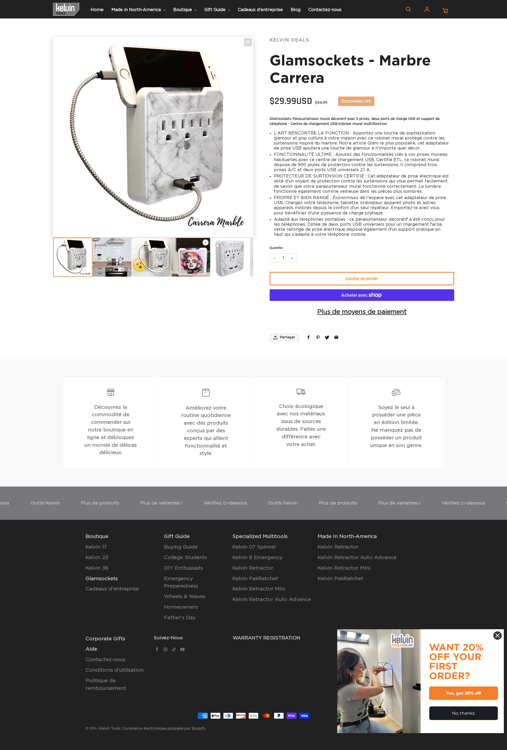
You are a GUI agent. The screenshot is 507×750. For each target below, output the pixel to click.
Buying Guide (181, 547)
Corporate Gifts (105, 638)
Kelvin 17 (96, 547)
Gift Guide (215, 10)
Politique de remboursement (106, 684)
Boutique (183, 10)
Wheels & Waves (184, 596)
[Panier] (445, 11)
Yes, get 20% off (463, 693)
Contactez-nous (324, 10)
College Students (185, 557)
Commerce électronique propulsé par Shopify (164, 728)
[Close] (497, 635)
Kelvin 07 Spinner (254, 547)
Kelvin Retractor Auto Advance (271, 599)
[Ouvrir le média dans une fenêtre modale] (248, 42)
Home (97, 10)
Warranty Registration (266, 638)
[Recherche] (408, 9)
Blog (296, 10)
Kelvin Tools (109, 728)
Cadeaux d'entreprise (260, 10)
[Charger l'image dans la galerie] (72, 257)
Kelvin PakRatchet (255, 578)
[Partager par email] (336, 337)
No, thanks (463, 713)
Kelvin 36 (97, 568)
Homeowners (181, 607)
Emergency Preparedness (181, 582)
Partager (287, 337)
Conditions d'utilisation (115, 670)
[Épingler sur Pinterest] (317, 337)
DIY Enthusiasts (183, 568)
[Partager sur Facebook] (308, 337)
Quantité (276, 248)
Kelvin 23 (97, 557)
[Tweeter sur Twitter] (327, 337)
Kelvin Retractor (252, 568)
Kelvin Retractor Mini (258, 589)
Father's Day (180, 617)
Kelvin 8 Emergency (257, 557)
